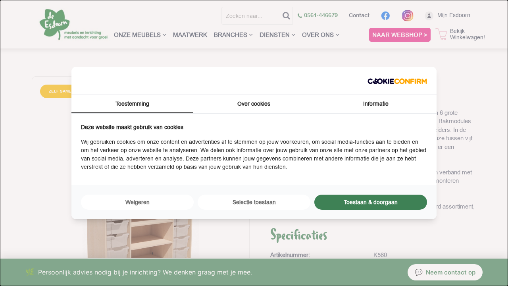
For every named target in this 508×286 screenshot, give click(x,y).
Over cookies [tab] (253, 104)
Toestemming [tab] (132, 104)
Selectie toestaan (254, 202)
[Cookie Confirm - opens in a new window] (397, 80)
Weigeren (137, 202)
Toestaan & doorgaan (371, 202)
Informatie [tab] (376, 104)
